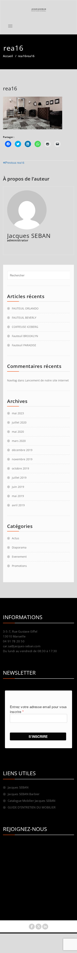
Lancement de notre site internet (47, 380)
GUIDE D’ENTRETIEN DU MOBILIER (31, 807)
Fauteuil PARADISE (24, 345)
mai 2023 (18, 413)
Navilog (12, 380)
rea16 (22, 56)
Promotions (19, 566)
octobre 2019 (20, 468)
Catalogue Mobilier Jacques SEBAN (31, 801)
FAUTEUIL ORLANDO (25, 308)
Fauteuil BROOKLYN (25, 336)
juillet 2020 (19, 422)
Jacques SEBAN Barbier (23, 794)
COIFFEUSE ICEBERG (25, 327)
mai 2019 (18, 496)
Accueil (8, 56)
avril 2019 (18, 505)
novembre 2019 (22, 459)
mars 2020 (19, 441)
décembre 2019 (22, 450)
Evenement (19, 556)
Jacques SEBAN (18, 787)
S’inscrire (38, 736)
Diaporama (19, 547)
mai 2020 (18, 431)
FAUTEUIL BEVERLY (24, 317)
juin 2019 (18, 487)
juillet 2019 (19, 477)
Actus (15, 538)
